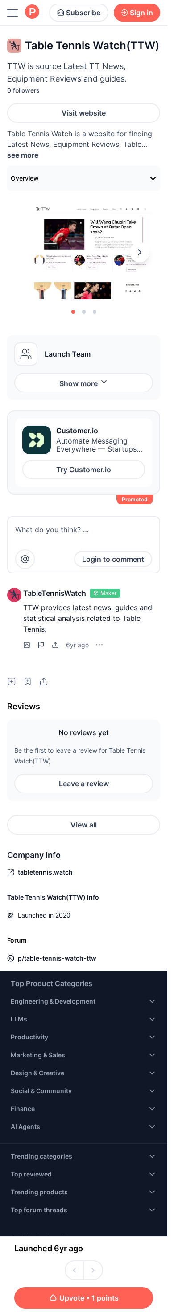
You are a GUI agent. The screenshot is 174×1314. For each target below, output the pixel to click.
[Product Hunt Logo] (32, 12)
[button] (14, 595)
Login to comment (113, 559)
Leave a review (84, 783)
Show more (78, 383)
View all (83, 824)
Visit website (84, 112)
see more (22, 155)
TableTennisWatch (54, 593)
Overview (25, 178)
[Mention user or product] (25, 559)
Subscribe (83, 12)
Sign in (141, 12)
